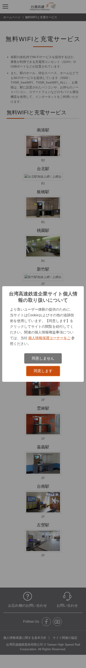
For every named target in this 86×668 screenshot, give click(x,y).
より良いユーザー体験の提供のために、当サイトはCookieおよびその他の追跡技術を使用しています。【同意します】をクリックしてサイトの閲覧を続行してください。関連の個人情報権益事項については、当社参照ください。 (42, 326)
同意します (43, 371)
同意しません (43, 358)
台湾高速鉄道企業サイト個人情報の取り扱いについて (43, 297)
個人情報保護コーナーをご (49, 338)
